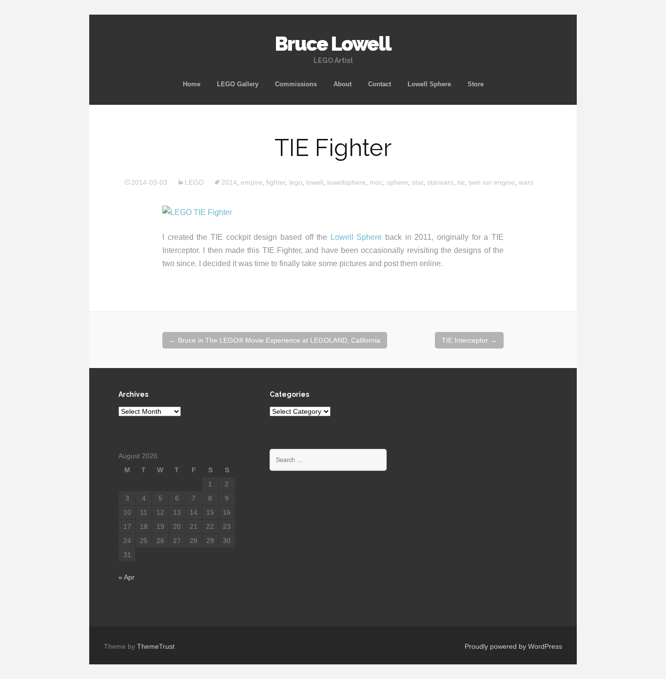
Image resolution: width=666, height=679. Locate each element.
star (417, 182)
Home (191, 84)
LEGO (194, 182)
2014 (229, 182)
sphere (397, 182)
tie (461, 182)
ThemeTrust (156, 646)
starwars (440, 182)
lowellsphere (346, 182)
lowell (314, 182)
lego (295, 182)
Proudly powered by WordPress (513, 646)
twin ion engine (492, 182)
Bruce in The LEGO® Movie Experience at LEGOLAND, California (274, 340)
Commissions (296, 84)
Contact (379, 84)
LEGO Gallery (237, 84)
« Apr (126, 577)
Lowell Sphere (429, 84)
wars (526, 182)
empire (251, 182)
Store (476, 84)
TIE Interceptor (469, 340)
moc (376, 182)
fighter (275, 182)
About (342, 84)
